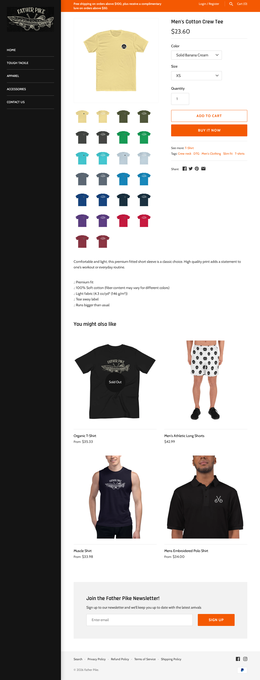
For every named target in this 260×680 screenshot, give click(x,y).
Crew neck (184, 153)
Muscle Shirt (83, 550)
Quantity (178, 88)
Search (78, 659)
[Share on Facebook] (185, 168)
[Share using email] (203, 168)
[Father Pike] (30, 19)
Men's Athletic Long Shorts (184, 435)
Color (175, 46)
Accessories (16, 89)
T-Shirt (189, 148)
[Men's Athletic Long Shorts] (205, 382)
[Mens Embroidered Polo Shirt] (205, 497)
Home (11, 50)
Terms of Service (145, 659)
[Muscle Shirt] (115, 497)
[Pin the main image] (197, 168)
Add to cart (209, 116)
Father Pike (91, 670)
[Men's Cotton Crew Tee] (116, 60)
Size (174, 66)
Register (214, 4)
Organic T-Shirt (85, 435)
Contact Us (16, 102)
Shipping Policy (171, 659)
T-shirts (240, 153)
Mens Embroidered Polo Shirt (186, 550)
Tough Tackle (17, 63)
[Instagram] (245, 659)
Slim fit (228, 153)
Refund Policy (120, 659)
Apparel (13, 76)
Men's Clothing (211, 153)
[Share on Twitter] (191, 168)
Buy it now (209, 130)
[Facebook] (238, 659)
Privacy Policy (97, 659)
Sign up (216, 620)
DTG (196, 153)
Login (202, 4)
